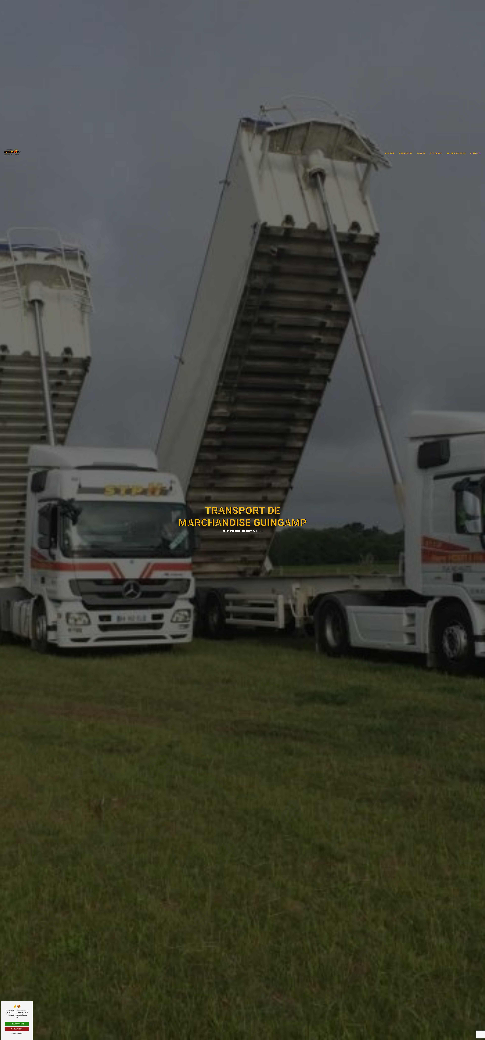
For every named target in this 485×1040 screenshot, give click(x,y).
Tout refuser (17, 1029)
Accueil (389, 153)
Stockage (436, 153)
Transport (406, 153)
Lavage (421, 153)
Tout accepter (17, 1024)
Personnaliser (17, 1034)
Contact (475, 153)
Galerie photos (456, 153)
